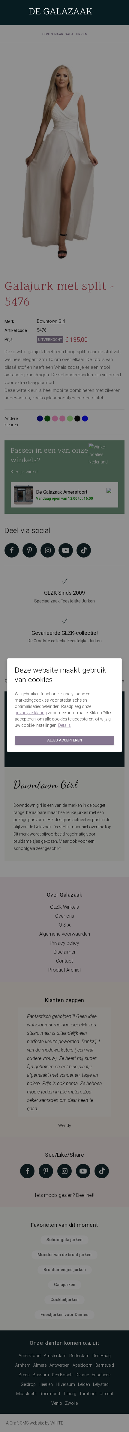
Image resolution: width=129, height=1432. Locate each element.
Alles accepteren (64, 740)
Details (64, 725)
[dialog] (64, 716)
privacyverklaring (31, 712)
